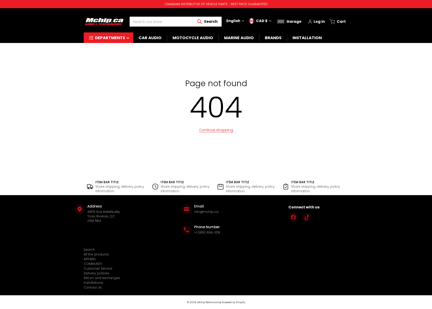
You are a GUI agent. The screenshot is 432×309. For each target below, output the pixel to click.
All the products (96, 254)
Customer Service (98, 268)
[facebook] (293, 217)
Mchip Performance (209, 302)
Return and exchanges (102, 278)
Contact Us (93, 287)
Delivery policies (96, 273)
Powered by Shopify (233, 302)
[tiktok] (307, 217)
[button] (288, 21)
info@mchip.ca (206, 212)
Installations (93, 282)
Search (89, 249)
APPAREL (90, 259)
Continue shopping (216, 130)
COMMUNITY (93, 264)
